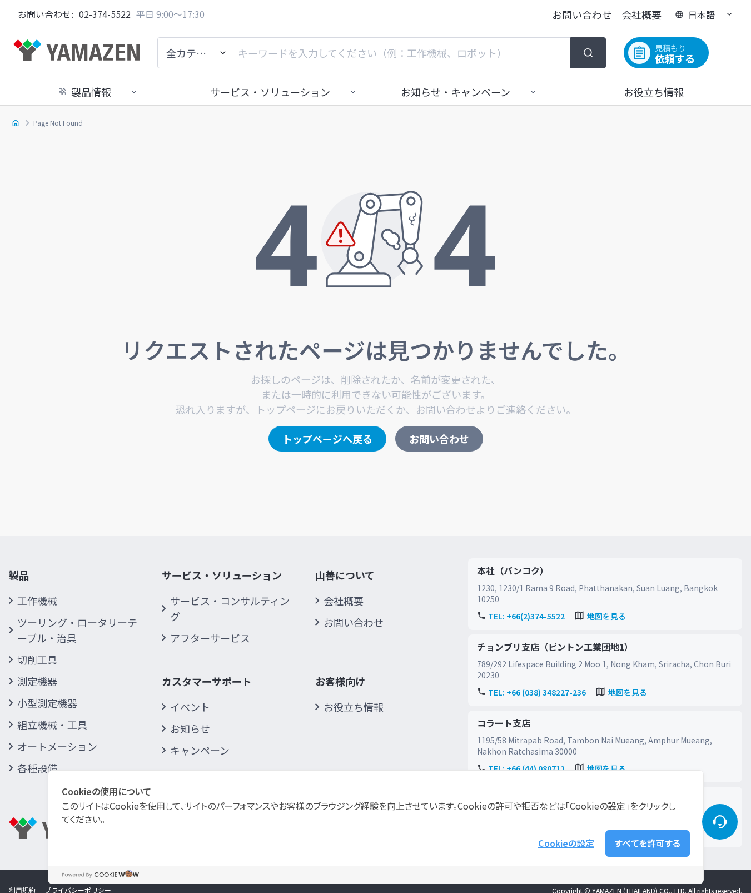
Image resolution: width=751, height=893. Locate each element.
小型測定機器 (47, 703)
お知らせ (190, 728)
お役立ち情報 (654, 92)
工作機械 (37, 600)
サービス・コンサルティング (230, 608)
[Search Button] (588, 52)
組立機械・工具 (52, 724)
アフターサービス (210, 638)
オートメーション (57, 746)
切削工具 (37, 659)
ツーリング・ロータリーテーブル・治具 (77, 630)
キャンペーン (200, 750)
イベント (190, 706)
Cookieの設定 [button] (566, 843)
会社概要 (641, 14)
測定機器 (37, 681)
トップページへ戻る (327, 438)
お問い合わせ (582, 14)
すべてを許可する (647, 843)
